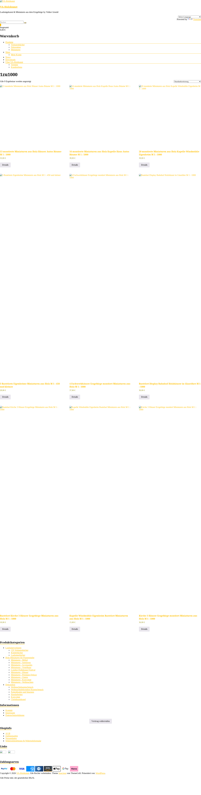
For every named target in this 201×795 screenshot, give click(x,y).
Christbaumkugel (18, 699)
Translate (197, 19)
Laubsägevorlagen (13, 648)
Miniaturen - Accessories (21, 665)
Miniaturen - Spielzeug (21, 662)
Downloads (10, 59)
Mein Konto (16, 55)
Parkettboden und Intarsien (22, 692)
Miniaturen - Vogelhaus (21, 667)
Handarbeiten (17, 694)
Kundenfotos (16, 67)
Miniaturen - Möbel (19, 660)
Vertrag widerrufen (100, 721)
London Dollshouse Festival (23, 670)
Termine (14, 65)
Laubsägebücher (18, 655)
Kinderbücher (17, 653)
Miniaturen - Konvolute (21, 680)
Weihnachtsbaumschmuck (22, 687)
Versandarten (11, 738)
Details (5, 165)
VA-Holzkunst (9, 6)
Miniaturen (15, 50)
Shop (7, 52)
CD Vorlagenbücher (19, 650)
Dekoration (16, 47)
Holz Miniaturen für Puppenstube (19, 657)
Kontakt (8, 710)
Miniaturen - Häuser (19, 672)
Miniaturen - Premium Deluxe (24, 675)
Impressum (10, 713)
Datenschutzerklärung (14, 715)
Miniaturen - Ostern (19, 677)
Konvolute (15, 697)
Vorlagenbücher (18, 45)
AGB (7, 733)
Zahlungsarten (11, 736)
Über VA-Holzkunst (14, 62)
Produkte (9, 42)
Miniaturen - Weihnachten (22, 682)
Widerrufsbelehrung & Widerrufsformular (23, 741)
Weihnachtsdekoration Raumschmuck (27, 689)
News (8, 57)
